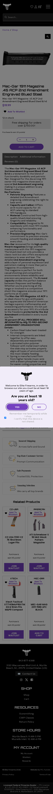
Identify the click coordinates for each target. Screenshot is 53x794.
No (39, 406)
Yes (17, 406)
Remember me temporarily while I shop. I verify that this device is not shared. (28, 417)
